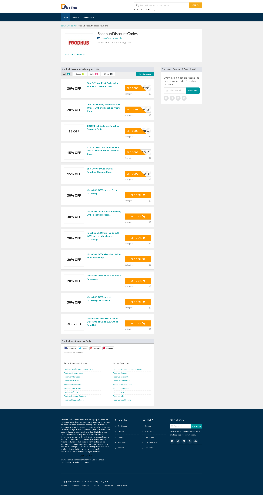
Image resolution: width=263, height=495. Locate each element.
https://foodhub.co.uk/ (111, 38)
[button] (70, 348)
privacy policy (190, 435)
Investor (121, 437)
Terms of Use (107, 486)
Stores (75, 17)
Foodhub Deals (119, 392)
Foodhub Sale (118, 396)
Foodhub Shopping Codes (74, 400)
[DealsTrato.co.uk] (69, 6)
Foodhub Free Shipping (122, 400)
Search (195, 5)
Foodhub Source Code (72, 388)
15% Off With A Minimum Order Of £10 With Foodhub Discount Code (103, 150)
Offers (108, 74)
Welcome (65, 486)
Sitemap (75, 486)
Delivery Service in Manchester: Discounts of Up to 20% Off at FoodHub (103, 321)
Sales (93, 74)
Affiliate (121, 447)
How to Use (149, 437)
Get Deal (136, 195)
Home (65, 17)
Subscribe (192, 90)
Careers (121, 431)
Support (148, 426)
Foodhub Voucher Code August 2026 (78, 369)
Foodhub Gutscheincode (73, 373)
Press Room (150, 431)
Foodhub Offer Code (72, 377)
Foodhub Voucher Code (73, 384)
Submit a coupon (145, 74)
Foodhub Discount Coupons (75, 396)
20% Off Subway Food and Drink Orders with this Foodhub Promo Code (104, 107)
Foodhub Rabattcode (72, 381)
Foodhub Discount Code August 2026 (127, 369)
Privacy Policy (122, 486)
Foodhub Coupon (120, 373)
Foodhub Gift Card (71, 392)
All (66, 74)
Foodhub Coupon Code (122, 377)
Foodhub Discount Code (122, 384)
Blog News (122, 442)
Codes (80, 74)
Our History (122, 426)
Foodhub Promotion (121, 388)
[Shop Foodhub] (79, 42)
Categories (88, 17)
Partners (85, 486)
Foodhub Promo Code (122, 381)
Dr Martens (150, 10)
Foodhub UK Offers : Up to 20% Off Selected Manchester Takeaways (103, 236)
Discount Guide (151, 442)
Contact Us (149, 447)
